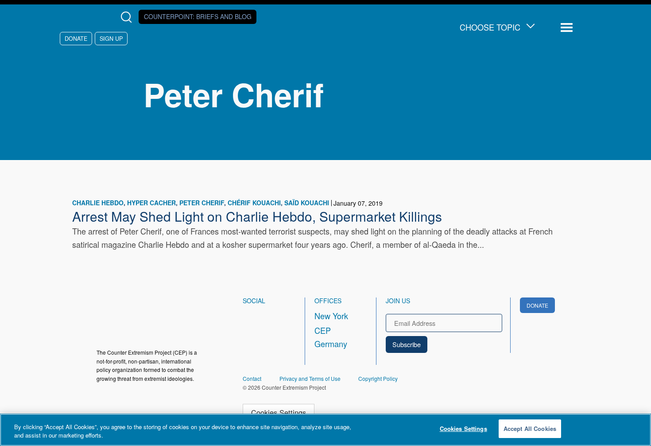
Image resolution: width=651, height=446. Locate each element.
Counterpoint (198, 16)
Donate (76, 38)
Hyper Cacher (151, 202)
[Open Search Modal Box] (128, 17)
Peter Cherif (201, 202)
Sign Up (111, 38)
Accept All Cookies (530, 428)
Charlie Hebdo (98, 202)
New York (331, 315)
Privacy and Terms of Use (310, 378)
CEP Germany (330, 337)
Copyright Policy (378, 378)
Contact (252, 378)
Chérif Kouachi (254, 202)
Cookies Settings (278, 412)
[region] (325, 430)
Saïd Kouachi (306, 202)
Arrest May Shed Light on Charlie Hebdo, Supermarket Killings (257, 216)
